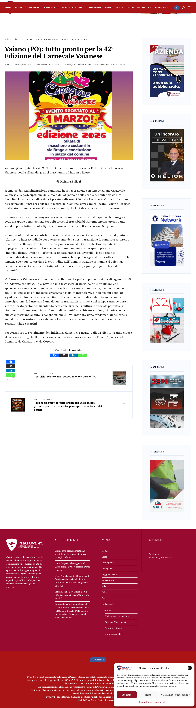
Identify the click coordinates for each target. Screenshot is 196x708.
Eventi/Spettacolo (59, 39)
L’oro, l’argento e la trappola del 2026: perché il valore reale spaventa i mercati (72, 566)
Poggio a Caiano (72, 7)
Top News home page (78, 39)
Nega (148, 694)
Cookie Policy (145, 702)
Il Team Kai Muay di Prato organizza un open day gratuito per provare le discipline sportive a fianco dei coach (68, 404)
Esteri (130, 7)
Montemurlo (93, 7)
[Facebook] (176, 7)
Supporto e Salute (113, 628)
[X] (63, 355)
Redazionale (144, 7)
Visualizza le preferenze (175, 694)
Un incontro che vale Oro (117, 616)
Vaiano (108, 7)
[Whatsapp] (82, 355)
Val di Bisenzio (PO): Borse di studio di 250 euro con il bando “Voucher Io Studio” (72, 595)
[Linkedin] (73, 355)
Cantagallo (51, 7)
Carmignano (33, 7)
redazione (17, 39)
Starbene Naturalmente (116, 622)
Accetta (127, 694)
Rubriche (160, 7)
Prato (18, 7)
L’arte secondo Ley (114, 634)
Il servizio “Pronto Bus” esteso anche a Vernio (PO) (66, 375)
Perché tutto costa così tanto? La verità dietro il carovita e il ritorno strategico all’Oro (71, 554)
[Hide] (7, 380)
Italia (119, 7)
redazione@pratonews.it (160, 557)
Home (8, 7)
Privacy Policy (161, 702)
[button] (189, 668)
